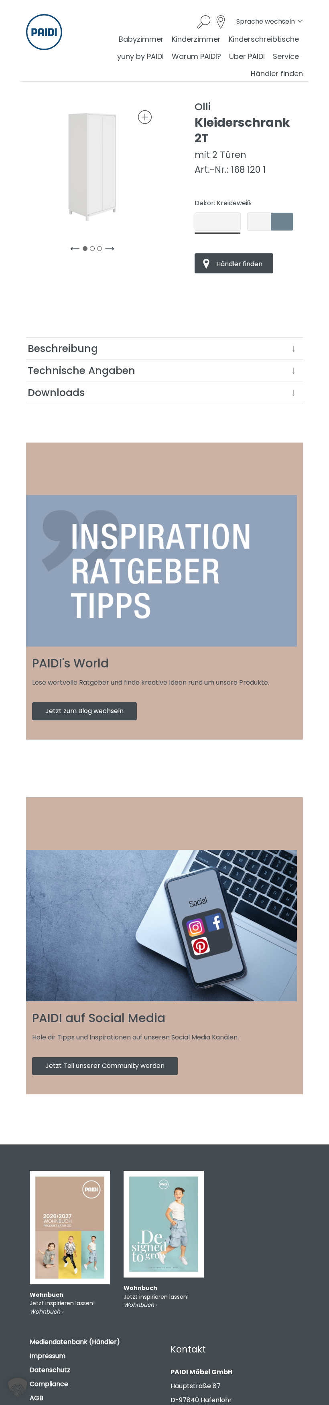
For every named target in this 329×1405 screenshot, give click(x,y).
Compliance (49, 1384)
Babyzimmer (141, 39)
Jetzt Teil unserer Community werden (104, 1065)
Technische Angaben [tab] (81, 371)
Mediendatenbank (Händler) (75, 1341)
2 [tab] (94, 250)
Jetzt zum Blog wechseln (84, 711)
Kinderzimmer (196, 39)
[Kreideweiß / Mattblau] (270, 221)
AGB (36, 1398)
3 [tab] (101, 250)
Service (286, 56)
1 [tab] (87, 250)
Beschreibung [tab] (63, 349)
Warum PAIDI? (196, 56)
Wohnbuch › (46, 1312)
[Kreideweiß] (218, 221)
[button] (17, 1387)
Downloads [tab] (56, 393)
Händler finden (277, 74)
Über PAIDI (247, 56)
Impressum (47, 1356)
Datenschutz (50, 1370)
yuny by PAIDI (140, 56)
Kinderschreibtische (264, 39)
